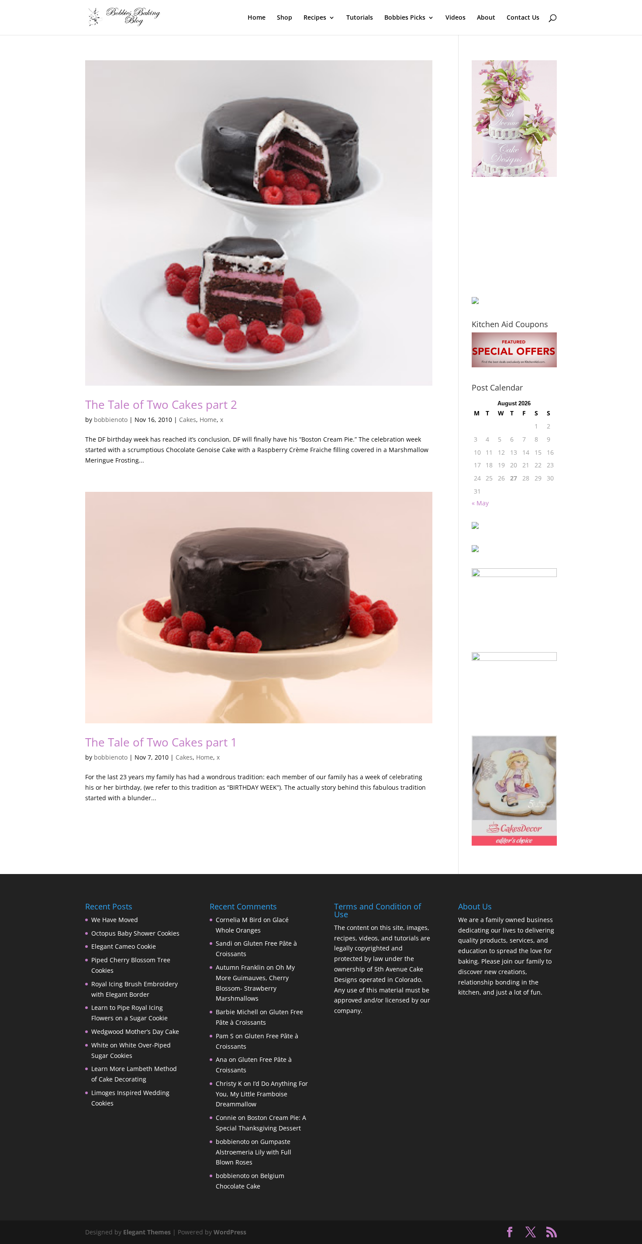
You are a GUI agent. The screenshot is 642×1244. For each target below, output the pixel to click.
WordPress (230, 1232)
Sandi (224, 943)
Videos (455, 17)
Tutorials (359, 17)
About (486, 17)
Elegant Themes (147, 1232)
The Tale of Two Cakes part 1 (161, 742)
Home (257, 17)
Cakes (187, 419)
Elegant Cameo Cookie (123, 946)
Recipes (315, 17)
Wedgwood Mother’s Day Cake (135, 1031)
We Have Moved (114, 920)
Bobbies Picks (404, 17)
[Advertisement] (515, 236)
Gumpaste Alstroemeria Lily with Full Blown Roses (253, 1152)
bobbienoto (111, 419)
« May (480, 503)
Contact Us (523, 17)
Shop (284, 17)
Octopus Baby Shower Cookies (135, 933)
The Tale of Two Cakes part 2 (161, 404)
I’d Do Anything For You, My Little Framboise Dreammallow (262, 1094)
